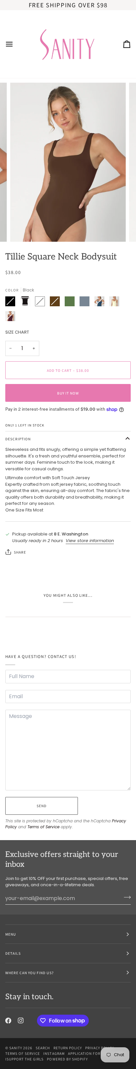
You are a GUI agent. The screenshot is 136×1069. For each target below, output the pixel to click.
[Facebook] (8, 1021)
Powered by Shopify (67, 1058)
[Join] (125, 897)
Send (42, 805)
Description (18, 438)
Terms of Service (43, 827)
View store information (90, 540)
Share (20, 552)
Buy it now (68, 393)
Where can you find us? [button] (29, 972)
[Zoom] (22, 229)
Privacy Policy (99, 1047)
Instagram (53, 1053)
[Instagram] (21, 1021)
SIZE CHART (17, 332)
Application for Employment (97, 1053)
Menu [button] (10, 934)
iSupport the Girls (24, 1058)
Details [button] (13, 953)
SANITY (15, 1047)
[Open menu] (15, 44)
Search (43, 1047)
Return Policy (67, 1047)
